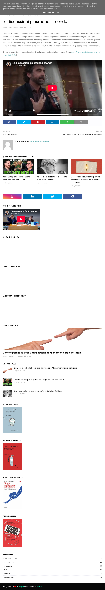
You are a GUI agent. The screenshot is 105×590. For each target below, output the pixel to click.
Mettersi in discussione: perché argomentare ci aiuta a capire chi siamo (85, 179)
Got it (60, 12)
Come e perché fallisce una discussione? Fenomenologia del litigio (42, 352)
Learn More (48, 12)
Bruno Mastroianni (10, 27)
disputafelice (52, 562)
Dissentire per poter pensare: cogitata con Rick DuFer (16, 178)
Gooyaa (39, 586)
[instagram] (12, 196)
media (52, 570)
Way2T (21, 586)
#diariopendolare (52, 558)
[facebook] (72, 196)
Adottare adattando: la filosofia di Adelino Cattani (52, 178)
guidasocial (52, 566)
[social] (52, 339)
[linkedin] (32, 196)
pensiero (52, 574)
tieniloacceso (52, 577)
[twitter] (52, 196)
